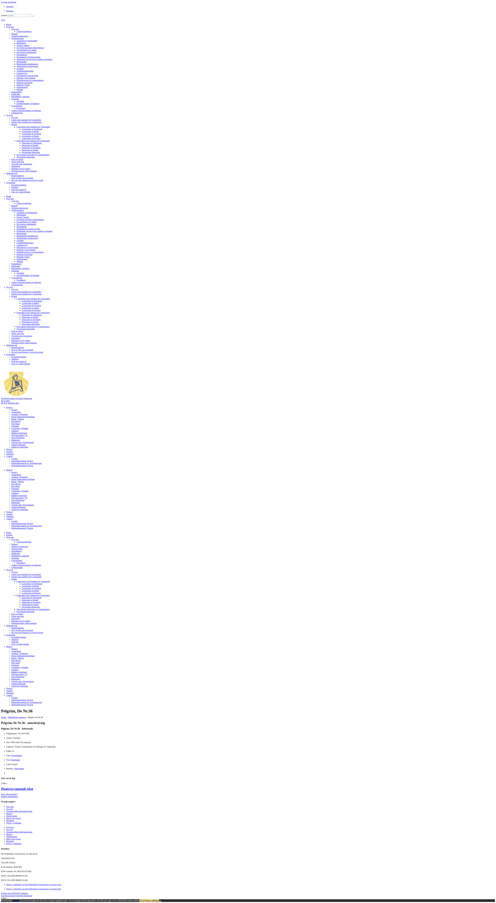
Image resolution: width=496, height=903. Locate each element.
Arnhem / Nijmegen (19, 414)
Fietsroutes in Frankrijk (31, 148)
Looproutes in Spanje (30, 136)
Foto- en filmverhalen (20, 644)
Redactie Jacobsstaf (24, 83)
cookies (16, 900)
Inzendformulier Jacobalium (28, 103)
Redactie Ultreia (23, 85)
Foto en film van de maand (22, 178)
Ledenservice (22, 73)
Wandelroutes (22, 87)
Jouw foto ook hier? (9, 794)
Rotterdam (15, 440)
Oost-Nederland (17, 438)
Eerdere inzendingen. (9, 796)
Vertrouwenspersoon (19, 36)
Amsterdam (16, 412)
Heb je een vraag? (13, 818)
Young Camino (23, 45)
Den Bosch (16, 421)
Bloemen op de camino (20, 169)
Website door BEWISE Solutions (14, 893)
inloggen (9, 6)
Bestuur (14, 34)
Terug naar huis (17, 162)
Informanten (21, 62)
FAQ (3, 20)
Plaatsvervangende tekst (17, 788)
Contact (9, 456)
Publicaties (15, 94)
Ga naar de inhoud (8, 2)
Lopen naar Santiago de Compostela (26, 120)
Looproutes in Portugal (31, 138)
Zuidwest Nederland (19, 447)
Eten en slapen (17, 159)
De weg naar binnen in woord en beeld (27, 180)
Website (20, 90)
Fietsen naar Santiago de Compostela (26, 122)
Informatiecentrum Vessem (22, 466)
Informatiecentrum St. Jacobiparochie (26, 463)
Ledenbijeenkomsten (25, 71)
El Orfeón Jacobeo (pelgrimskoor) (30, 48)
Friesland (15, 426)
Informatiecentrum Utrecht (22, 461)
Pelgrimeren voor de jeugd (27, 76)
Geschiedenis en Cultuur (27, 50)
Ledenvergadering (24, 31)
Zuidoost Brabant (18, 445)
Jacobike (20, 69)
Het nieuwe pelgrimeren (26, 52)
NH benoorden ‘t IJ (19, 435)
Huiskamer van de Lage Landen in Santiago (34, 59)
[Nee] (160, 901)
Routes (14, 124)
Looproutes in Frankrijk (31, 134)
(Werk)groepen (17, 38)
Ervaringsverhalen (18, 185)
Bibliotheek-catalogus (20, 556)
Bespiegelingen (17, 176)
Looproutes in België (30, 131)
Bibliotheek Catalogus (20, 96)
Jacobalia (15, 99)
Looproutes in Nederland (32, 129)
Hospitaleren (22, 55)
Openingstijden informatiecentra (19, 811)
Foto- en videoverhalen (20, 192)
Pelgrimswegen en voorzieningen (30, 80)
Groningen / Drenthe (19, 428)
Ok (142, 901)
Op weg (9, 115)
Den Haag (15, 424)
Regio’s (9, 407)
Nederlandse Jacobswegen (27, 66)
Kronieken (21, 108)
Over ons (10, 27)
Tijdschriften (19, 769)
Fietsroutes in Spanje (30, 150)
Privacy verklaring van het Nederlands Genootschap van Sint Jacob (33, 884)
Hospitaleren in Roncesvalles (28, 57)
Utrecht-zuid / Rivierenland (22, 442)
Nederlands (15, 760)
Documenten (16, 755)
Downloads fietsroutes (31, 152)
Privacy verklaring (13, 823)
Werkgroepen (16, 549)
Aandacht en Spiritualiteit (27, 41)
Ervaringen (10, 183)
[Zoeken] (33, 16)
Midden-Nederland (19, 433)
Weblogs (14, 187)
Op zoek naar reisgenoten (21, 164)
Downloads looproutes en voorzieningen (33, 155)
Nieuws (9, 449)
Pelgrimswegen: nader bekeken (24, 171)
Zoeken (4, 15)
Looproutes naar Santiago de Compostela (33, 127)
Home (8, 24)
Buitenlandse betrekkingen (27, 64)
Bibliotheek (21, 43)
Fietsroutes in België (30, 145)
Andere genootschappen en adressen (26, 110)
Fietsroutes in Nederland (32, 143)
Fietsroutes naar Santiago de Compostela (33, 141)
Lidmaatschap (17, 113)
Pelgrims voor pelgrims (26, 78)
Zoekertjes (15, 166)
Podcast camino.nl (18, 190)
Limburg (14, 431)
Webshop (10, 454)
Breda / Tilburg (17, 419)
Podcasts (14, 642)
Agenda (9, 452)
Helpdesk (10, 821)
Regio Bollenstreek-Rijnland (23, 417)
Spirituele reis (11, 173)
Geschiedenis (16, 106)
